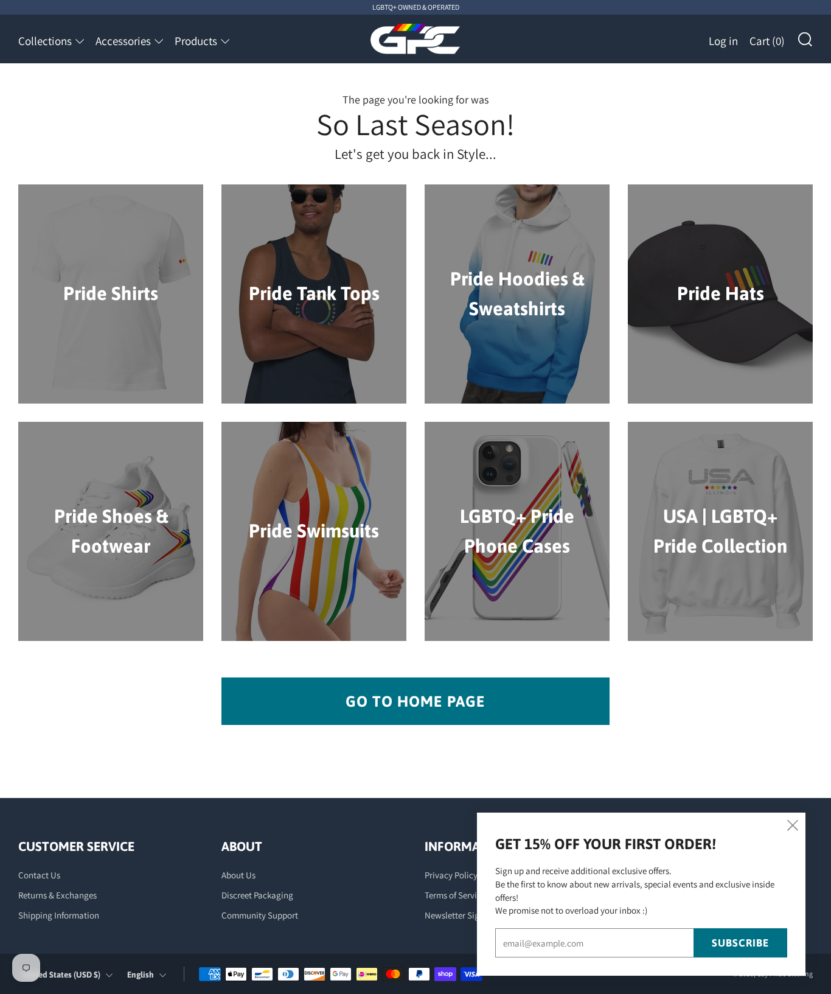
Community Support (259, 915)
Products (196, 40)
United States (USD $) (61, 974)
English (140, 974)
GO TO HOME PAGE (415, 701)
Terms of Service (455, 895)
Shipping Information (58, 915)
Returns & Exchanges (57, 895)
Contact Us (39, 875)
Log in (723, 40)
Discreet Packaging (257, 895)
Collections (45, 40)
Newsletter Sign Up (461, 915)
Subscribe (740, 943)
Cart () (767, 40)
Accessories (123, 40)
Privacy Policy (451, 875)
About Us (238, 875)
